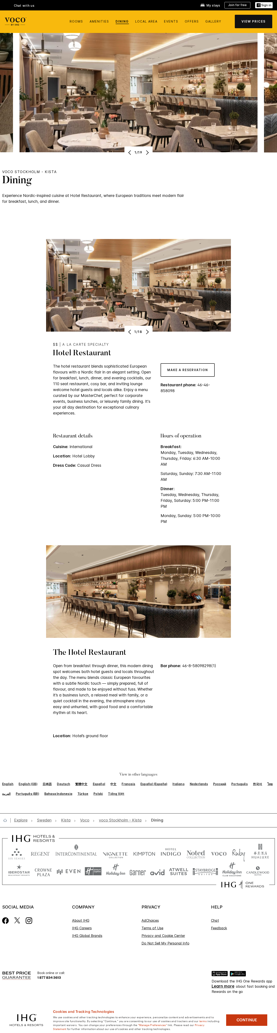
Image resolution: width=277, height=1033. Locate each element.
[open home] (6, 820)
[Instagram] (29, 920)
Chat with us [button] (24, 5)
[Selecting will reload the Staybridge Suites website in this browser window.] (205, 871)
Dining (122, 21)
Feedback (219, 928)
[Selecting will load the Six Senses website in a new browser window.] (16, 853)
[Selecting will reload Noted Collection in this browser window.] (196, 853)
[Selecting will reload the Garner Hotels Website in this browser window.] (138, 871)
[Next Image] (147, 152)
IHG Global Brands (87, 935)
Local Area (146, 21)
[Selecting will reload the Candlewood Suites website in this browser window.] (257, 871)
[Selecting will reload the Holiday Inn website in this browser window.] (115, 871)
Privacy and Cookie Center (163, 935)
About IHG (80, 920)
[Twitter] (17, 920)
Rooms (76, 21)
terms (203, 1021)
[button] (264, 5)
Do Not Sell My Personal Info (165, 943)
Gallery (213, 21)
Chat (215, 920)
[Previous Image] (130, 152)
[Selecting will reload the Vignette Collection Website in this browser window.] (115, 853)
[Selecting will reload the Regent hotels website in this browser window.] (40, 853)
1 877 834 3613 (49, 977)
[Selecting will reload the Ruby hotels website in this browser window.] (238, 853)
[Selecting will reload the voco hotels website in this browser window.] (219, 853)
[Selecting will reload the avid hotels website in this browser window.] (157, 871)
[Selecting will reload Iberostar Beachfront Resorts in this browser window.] (19, 871)
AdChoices (150, 920)
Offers (192, 21)
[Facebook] (5, 920)
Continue (247, 1020)
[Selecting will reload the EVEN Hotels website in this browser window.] (69, 871)
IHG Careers (82, 928)
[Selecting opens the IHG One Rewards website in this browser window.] (242, 884)
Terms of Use (152, 928)
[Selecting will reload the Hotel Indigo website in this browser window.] (171, 853)
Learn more (223, 986)
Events (171, 21)
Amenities (99, 21)
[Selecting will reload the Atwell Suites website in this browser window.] (178, 871)
